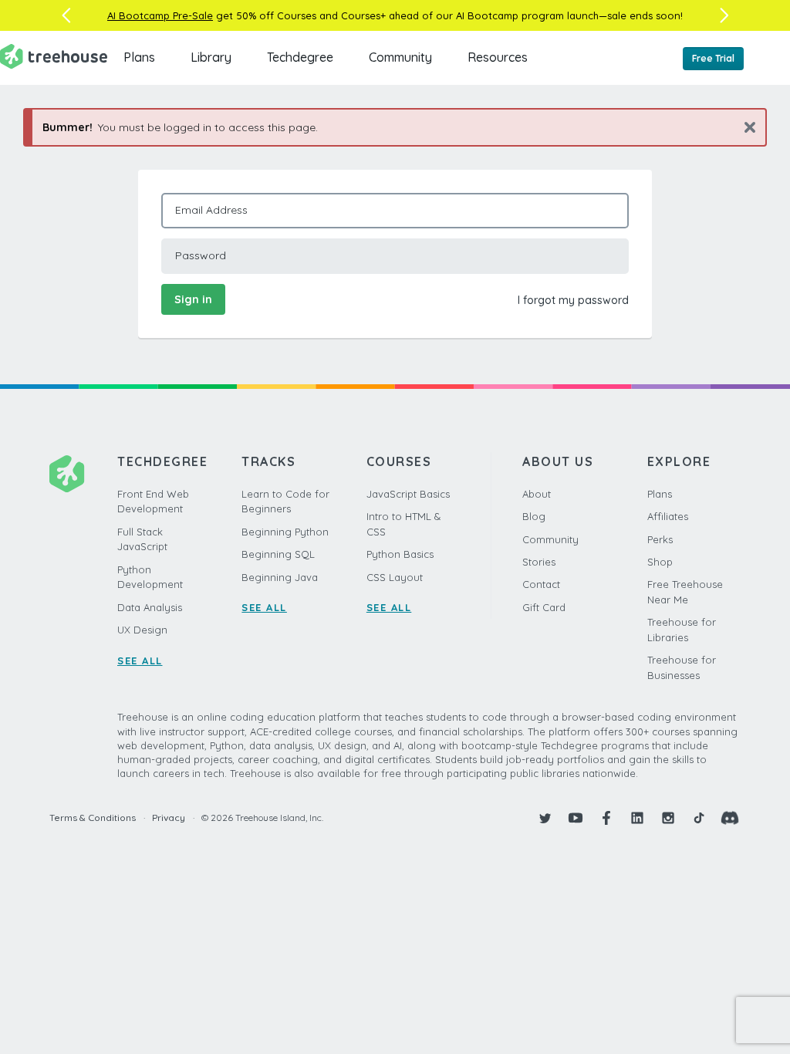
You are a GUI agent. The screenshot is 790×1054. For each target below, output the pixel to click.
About (536, 494)
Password (200, 255)
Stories (538, 562)
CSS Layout (394, 577)
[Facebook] (606, 818)
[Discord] (730, 818)
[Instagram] (668, 818)
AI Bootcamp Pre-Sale (160, 15)
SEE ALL (140, 660)
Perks (660, 539)
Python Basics (400, 554)
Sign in (193, 299)
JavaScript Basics (408, 494)
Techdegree (300, 57)
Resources (498, 57)
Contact (541, 584)
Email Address (211, 210)
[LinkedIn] (637, 818)
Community (400, 57)
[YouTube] (575, 818)
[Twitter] (544, 818)
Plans (139, 57)
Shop (660, 562)
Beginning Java (279, 577)
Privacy (168, 817)
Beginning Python (285, 531)
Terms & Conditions (92, 817)
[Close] (744, 127)
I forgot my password (573, 300)
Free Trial (713, 58)
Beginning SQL (278, 554)
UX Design (142, 629)
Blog (533, 516)
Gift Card (543, 607)
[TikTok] (699, 818)
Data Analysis (149, 607)
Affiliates (667, 516)
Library (211, 57)
